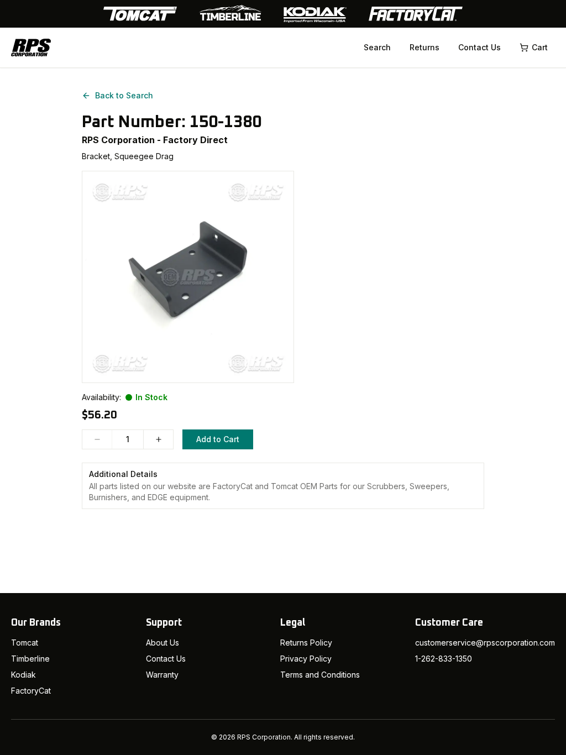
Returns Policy (306, 642)
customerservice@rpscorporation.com (485, 642)
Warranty (162, 674)
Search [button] (377, 47)
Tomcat (24, 642)
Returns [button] (424, 47)
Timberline (30, 658)
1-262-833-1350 (443, 658)
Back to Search (124, 95)
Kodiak (23, 674)
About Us (162, 642)
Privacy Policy (306, 658)
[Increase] (158, 439)
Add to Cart (217, 439)
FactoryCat (31, 690)
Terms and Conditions (320, 674)
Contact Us (166, 658)
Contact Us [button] (479, 47)
